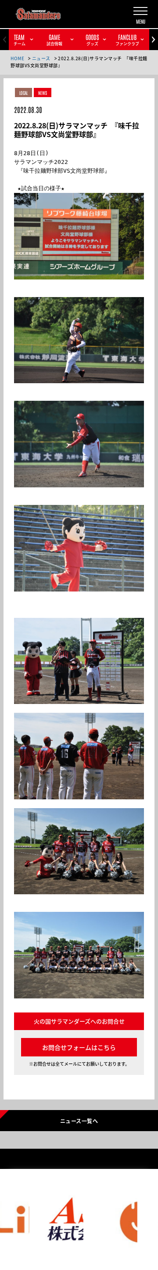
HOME (17, 58)
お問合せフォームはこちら (79, 1047)
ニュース (41, 58)
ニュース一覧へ (79, 1120)
